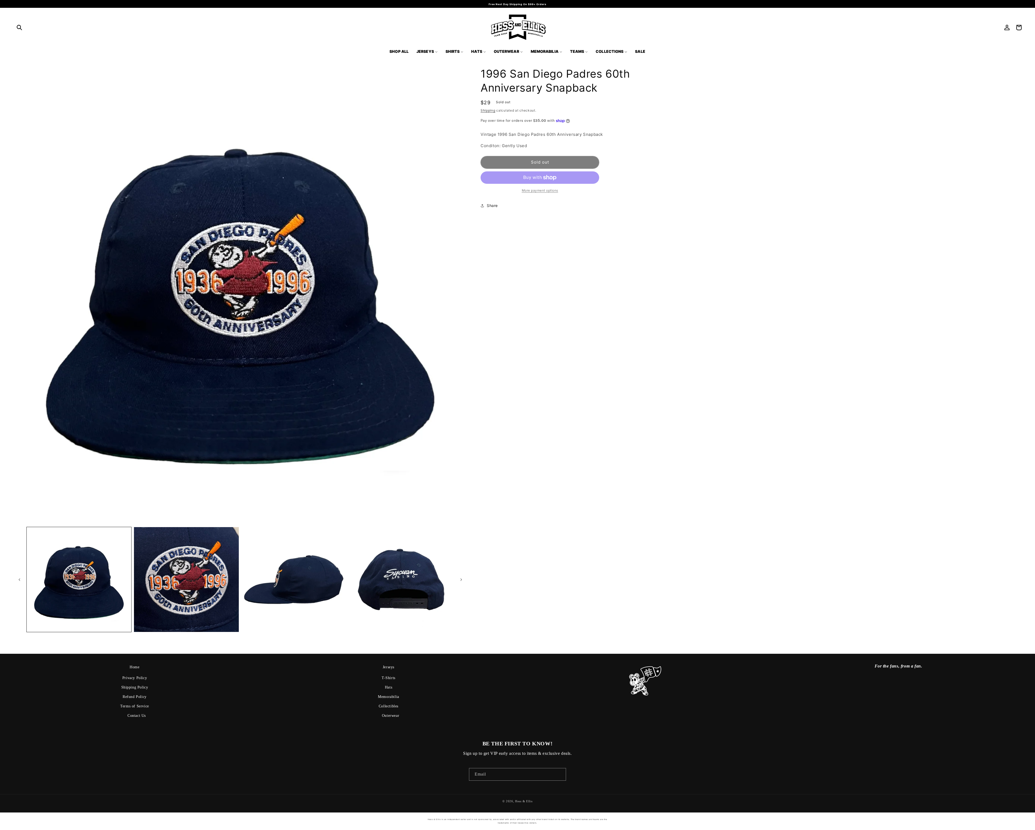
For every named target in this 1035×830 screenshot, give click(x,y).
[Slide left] (19, 580)
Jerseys (388, 667)
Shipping (488, 110)
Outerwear (390, 716)
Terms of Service (134, 706)
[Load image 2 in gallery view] (186, 579)
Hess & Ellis (523, 801)
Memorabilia (388, 697)
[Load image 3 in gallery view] (294, 579)
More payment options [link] (540, 190)
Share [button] (492, 205)
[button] (19, 27)
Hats (388, 687)
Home (134, 667)
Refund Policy (135, 697)
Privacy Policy (134, 678)
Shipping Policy (134, 687)
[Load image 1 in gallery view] (79, 579)
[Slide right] (461, 580)
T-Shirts (388, 678)
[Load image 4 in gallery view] (401, 579)
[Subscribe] (560, 774)
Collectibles (388, 706)
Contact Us (136, 716)
